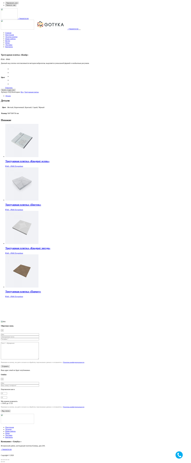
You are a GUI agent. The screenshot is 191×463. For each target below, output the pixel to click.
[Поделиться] (6, 459)
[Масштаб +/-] (2, 459)
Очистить (8, 88)
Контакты (9, 47)
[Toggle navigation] (80, 29)
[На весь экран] (4, 459)
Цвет (3, 77)
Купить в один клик (8, 90)
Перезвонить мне (12, 3)
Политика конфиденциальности (73, 362)
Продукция (9, 35)
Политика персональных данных (13, 451)
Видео (7, 41)
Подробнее (19, 166)
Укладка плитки (11, 37)
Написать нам (10, 5)
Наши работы (10, 39)
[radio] (11, 69)
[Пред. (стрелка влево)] (2, 461)
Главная (8, 33)
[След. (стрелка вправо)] (4, 461)
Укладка (8, 429)
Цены (7, 43)
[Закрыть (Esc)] (8, 459)
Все (22, 92)
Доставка (8, 45)
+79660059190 (23, 19)
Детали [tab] (8, 96)
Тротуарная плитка (31, 92)
